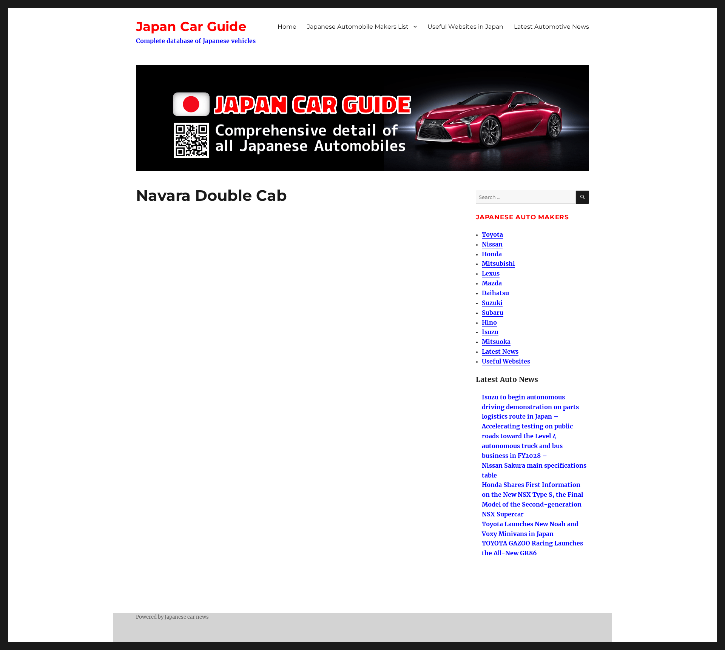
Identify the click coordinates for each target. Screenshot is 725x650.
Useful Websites (506, 361)
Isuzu (490, 332)
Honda (492, 254)
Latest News (500, 351)
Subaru (492, 312)
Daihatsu (495, 293)
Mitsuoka (496, 341)
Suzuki (492, 303)
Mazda (492, 283)
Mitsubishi (498, 263)
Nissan (492, 244)
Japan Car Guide (191, 26)
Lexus (491, 273)
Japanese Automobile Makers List (358, 26)
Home (287, 26)
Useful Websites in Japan (465, 26)
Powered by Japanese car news (172, 617)
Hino (489, 322)
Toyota (492, 234)
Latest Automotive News (551, 26)
